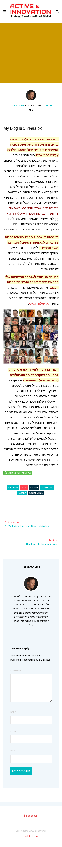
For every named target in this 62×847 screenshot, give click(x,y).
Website (14, 750)
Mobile (22, 493)
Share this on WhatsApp (19, 473)
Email (13, 731)
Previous (27, 523)
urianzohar (17, 105)
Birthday (13, 487)
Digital (48, 105)
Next (41, 542)
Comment (16, 670)
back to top (30, 836)
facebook (31, 816)
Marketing (47, 487)
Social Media (36, 493)
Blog (24, 487)
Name (13, 712)
